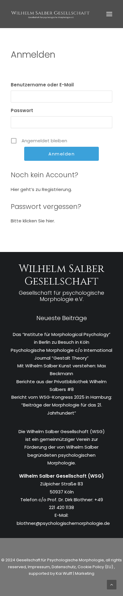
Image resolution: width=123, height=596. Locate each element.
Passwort (22, 110)
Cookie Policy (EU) (96, 567)
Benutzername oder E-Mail (42, 85)
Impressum (38, 567)
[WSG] (50, 14)
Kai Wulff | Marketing (75, 573)
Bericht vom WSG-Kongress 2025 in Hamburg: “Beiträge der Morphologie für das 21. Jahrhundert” (61, 405)
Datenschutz (64, 567)
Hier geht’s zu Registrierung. (41, 189)
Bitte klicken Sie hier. (33, 221)
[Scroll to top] (111, 584)
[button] (109, 14)
